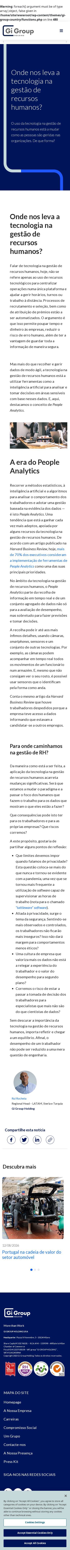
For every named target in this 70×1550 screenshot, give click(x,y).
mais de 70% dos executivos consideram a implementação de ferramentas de (38, 555)
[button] (31, 1270)
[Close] (66, 1496)
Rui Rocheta (19, 1098)
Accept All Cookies (35, 1543)
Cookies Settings (35, 1522)
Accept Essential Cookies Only (35, 1532)
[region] (35, 1520)
